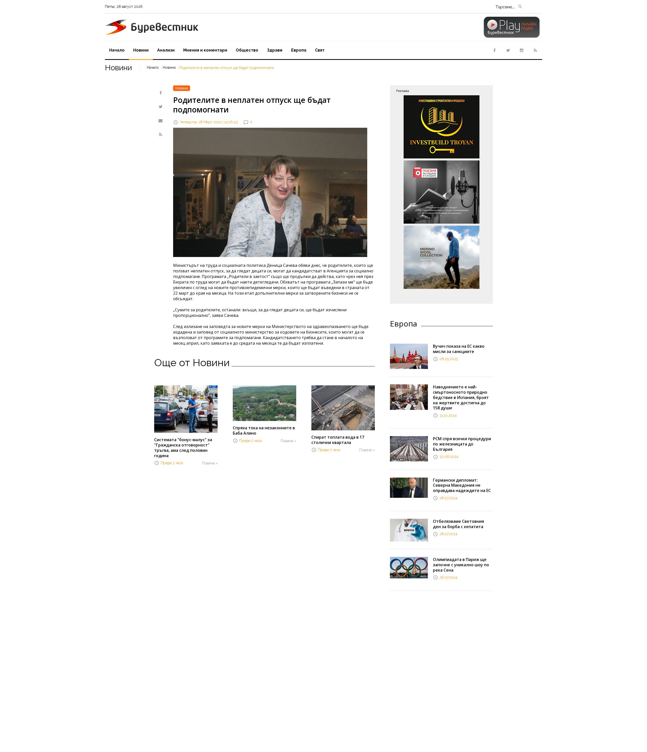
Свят (320, 50)
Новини (141, 50)
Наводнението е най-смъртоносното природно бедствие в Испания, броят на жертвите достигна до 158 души (461, 397)
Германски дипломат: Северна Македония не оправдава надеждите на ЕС (462, 485)
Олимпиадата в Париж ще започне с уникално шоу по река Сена (461, 565)
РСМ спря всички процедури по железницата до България (462, 444)
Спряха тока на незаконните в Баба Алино (264, 430)
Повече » (210, 463)
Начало (117, 50)
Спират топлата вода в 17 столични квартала (337, 439)
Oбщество (247, 50)
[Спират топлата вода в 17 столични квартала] (343, 407)
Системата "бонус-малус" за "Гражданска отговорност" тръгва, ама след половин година (183, 447)
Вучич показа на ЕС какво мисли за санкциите (458, 348)
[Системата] (186, 408)
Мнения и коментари (205, 50)
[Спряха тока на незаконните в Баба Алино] (264, 403)
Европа (298, 50)
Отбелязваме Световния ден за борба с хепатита (458, 524)
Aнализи (166, 50)
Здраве (275, 50)
